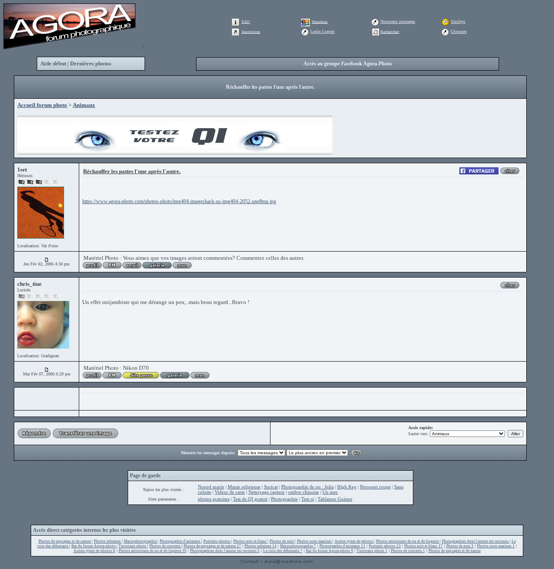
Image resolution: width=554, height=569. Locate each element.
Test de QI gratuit (250, 498)
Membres (320, 21)
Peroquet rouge (375, 486)
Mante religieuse (244, 486)
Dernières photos (90, 63)
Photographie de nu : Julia (307, 486)
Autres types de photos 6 (94, 551)
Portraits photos (217, 541)
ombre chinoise (303, 492)
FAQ (246, 21)
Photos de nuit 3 (459, 546)
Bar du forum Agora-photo (93, 546)
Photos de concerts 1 (408, 551)
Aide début (53, 63)
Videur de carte (230, 492)
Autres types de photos (354, 541)
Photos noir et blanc (250, 541)
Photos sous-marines (314, 541)
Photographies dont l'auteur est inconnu (475, 541)
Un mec (330, 492)
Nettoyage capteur (266, 492)
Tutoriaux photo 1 (372, 551)
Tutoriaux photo (133, 546)
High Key (347, 486)
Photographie (284, 498)
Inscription (251, 31)
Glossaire (459, 31)
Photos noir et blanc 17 (423, 546)
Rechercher (389, 31)
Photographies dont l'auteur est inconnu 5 (225, 551)
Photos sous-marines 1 (496, 546)
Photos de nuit (282, 541)
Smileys (458, 21)
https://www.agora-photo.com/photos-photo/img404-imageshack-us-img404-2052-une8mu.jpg (179, 201)
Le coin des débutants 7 (283, 551)
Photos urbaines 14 (261, 546)
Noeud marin (211, 486)
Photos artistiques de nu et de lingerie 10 (153, 551)
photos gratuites (213, 498)
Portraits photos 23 (385, 546)
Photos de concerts (165, 546)
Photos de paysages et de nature (65, 541)
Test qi (307, 498)
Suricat (271, 486)
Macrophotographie (141, 541)
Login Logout (322, 31)
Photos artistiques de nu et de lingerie (408, 541)
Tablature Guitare (335, 498)
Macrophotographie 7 (298, 546)
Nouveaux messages (397, 21)
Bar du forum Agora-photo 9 (329, 551)
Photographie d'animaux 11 (342, 546)
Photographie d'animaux (180, 541)
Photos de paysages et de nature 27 (212, 546)
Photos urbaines (108, 541)
